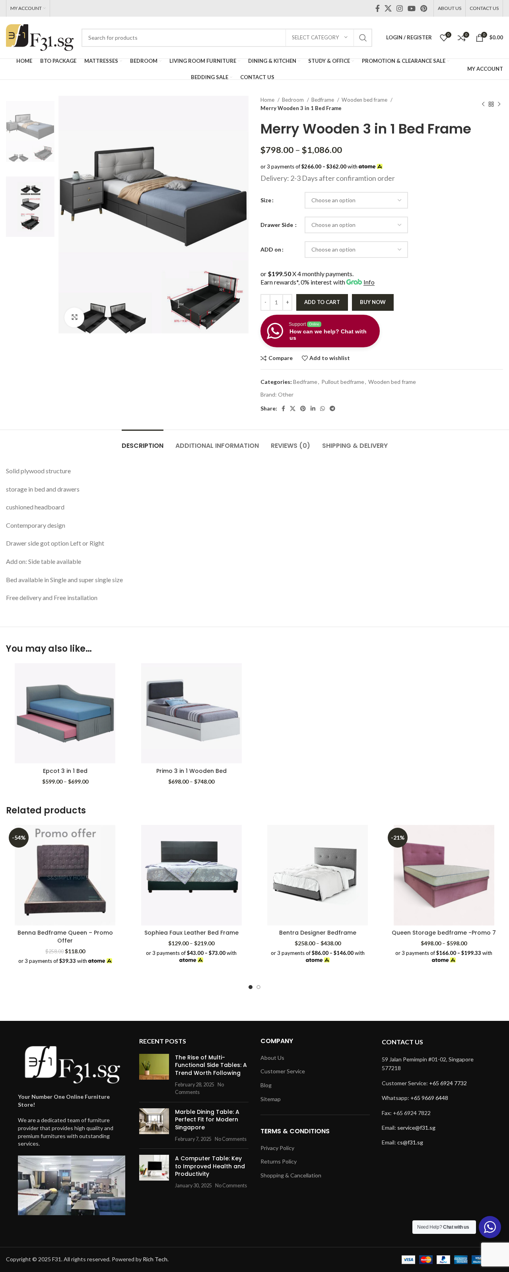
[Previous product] (483, 104)
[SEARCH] (363, 38)
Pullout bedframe (342, 381)
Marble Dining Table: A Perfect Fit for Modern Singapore (207, 1119)
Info (369, 282)
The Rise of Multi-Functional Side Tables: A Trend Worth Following (211, 1065)
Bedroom (293, 100)
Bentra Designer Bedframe (317, 933)
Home (268, 100)
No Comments (231, 1139)
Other (285, 394)
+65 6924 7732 (448, 1083)
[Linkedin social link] (313, 408)
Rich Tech (155, 1259)
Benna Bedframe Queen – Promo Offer (65, 937)
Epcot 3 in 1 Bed (65, 771)
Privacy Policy (277, 1147)
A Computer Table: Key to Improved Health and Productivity (210, 1166)
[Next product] (499, 104)
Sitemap (270, 1099)
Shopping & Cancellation (290, 1175)
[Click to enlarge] (74, 317)
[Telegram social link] (332, 408)
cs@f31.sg (410, 1142)
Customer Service (282, 1071)
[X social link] (388, 8)
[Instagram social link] (399, 8)
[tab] (142, 442)
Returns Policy (278, 1161)
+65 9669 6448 (429, 1097)
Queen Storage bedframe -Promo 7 (444, 933)
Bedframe (323, 100)
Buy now (373, 302)
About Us (272, 1057)
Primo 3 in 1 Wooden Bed (191, 771)
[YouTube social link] (411, 8)
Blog (266, 1085)
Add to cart (322, 302)
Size (265, 200)
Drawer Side (277, 224)
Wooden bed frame (365, 100)
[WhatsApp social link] (322, 408)
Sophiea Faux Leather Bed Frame (191, 933)
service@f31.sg (416, 1127)
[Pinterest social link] (423, 8)
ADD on (270, 249)
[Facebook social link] (377, 8)
